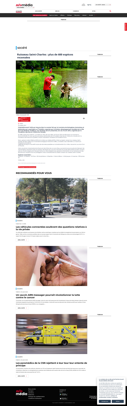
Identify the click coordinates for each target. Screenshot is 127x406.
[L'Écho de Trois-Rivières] (21, 394)
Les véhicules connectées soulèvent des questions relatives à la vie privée (51, 228)
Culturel (84, 15)
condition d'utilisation (112, 397)
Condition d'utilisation (35, 398)
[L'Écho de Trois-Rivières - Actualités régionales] (24, 5)
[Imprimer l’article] (84, 118)
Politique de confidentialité (36, 396)
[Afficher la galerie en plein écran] (85, 62)
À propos (30, 391)
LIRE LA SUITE (21, 240)
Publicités (31, 394)
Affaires (62, 15)
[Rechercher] (110, 11)
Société (91, 15)
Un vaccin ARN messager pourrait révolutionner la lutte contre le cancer (48, 296)
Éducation (77, 15)
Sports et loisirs (53, 15)
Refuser (118, 401)
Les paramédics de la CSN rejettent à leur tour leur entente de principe (51, 364)
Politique (69, 15)
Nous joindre (32, 389)
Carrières (31, 393)
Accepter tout (105, 401)
